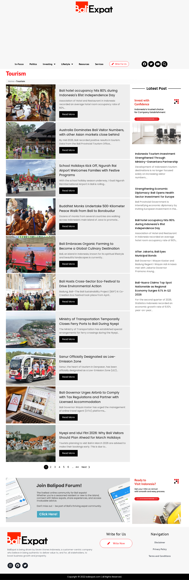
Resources (84, 64)
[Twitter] (25, 565)
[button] (164, 64)
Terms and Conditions (160, 555)
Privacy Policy (160, 549)
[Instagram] (10, 565)
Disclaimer (159, 542)
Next (84, 467)
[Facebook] (18, 565)
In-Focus (19, 64)
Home (11, 81)
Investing (47, 64)
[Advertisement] (94, 37)
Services (99, 64)
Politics (33, 64)
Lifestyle (65, 64)
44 (77, 467)
